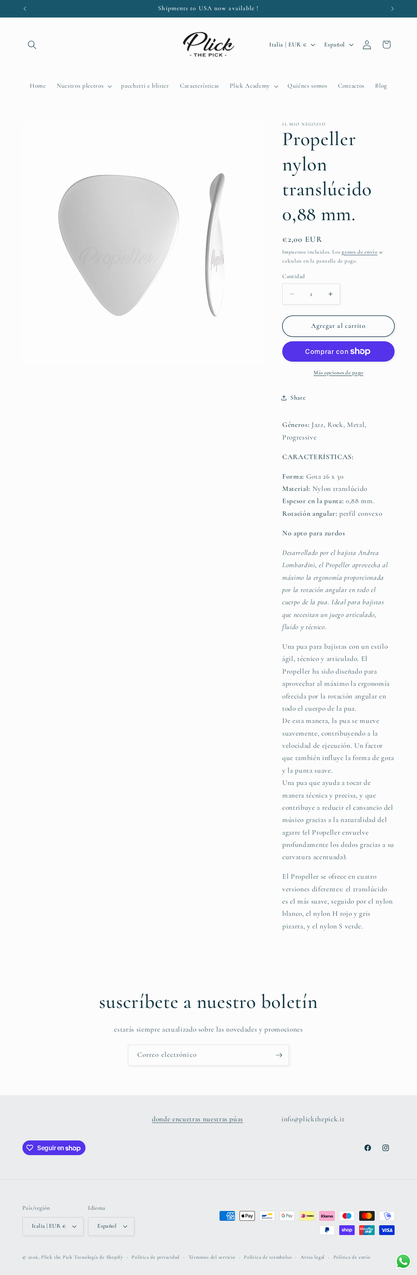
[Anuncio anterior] (25, 8)
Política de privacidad (156, 1257)
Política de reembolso (268, 1257)
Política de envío (352, 1257)
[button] (32, 44)
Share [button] (297, 397)
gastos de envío (359, 252)
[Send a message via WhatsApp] (403, 1261)
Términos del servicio (212, 1257)
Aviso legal (313, 1257)
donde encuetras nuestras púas (197, 1119)
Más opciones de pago (338, 372)
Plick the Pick (56, 1257)
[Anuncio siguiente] (393, 8)
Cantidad (293, 276)
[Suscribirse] (279, 1055)
